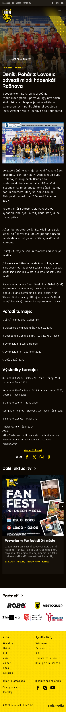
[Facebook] (52, 3)
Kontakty (27, 3)
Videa (18, 3)
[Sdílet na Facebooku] (27, 457)
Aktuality (19, 67)
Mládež (6, 663)
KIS (13, 3)
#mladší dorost (33, 450)
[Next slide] (62, 506)
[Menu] (60, 11)
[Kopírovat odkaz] (49, 457)
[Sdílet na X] (34, 457)
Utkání (6, 648)
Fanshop (6, 3)
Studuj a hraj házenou (48, 663)
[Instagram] (57, 3)
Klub (5, 653)
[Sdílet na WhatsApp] (41, 457)
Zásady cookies (11, 687)
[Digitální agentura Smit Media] (56, 705)
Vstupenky (41, 643)
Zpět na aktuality (21, 59)
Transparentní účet (46, 658)
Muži (5, 658)
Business (7, 673)
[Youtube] (62, 3)
